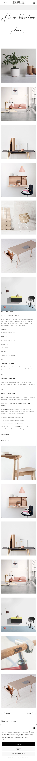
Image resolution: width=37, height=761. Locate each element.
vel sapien (8, 409)
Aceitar (18, 744)
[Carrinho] (34, 2)
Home (9, 38)
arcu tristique (18, 426)
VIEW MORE (5, 434)
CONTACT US (5, 440)
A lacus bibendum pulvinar (20, 38)
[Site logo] (18, 2)
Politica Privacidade (23, 758)
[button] (34, 728)
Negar (18, 749)
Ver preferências (18, 754)
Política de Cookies (13, 758)
